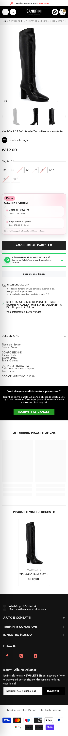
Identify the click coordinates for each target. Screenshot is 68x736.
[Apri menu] (5, 12)
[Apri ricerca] (13, 12)
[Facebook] (7, 656)
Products (15, 20)
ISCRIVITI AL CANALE (34, 412)
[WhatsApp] (55, 12)
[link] (17, 489)
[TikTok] (35, 656)
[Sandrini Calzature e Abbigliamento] (34, 12)
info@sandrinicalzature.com (31, 609)
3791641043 (30, 606)
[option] (34, 64)
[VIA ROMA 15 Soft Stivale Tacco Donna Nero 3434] (34, 542)
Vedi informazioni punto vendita (23, 311)
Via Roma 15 (34, 570)
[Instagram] (21, 656)
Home (5, 20)
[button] (57, 101)
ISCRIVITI (54, 691)
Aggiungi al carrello (34, 245)
